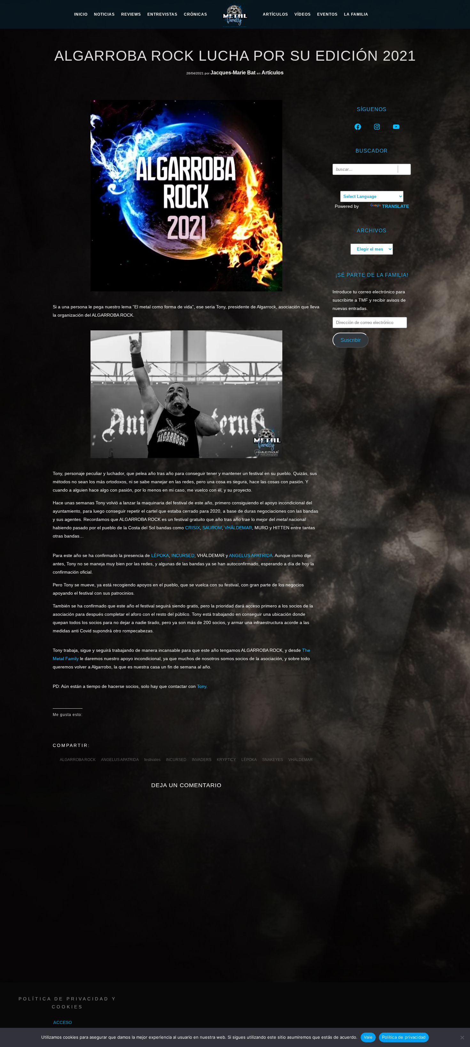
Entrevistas (162, 14)
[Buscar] (404, 169)
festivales (152, 759)
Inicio (81, 14)
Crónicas (195, 14)
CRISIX (192, 527)
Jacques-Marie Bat (233, 72)
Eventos (327, 14)
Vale (368, 1037)
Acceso (62, 1022)
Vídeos (302, 14)
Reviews (131, 14)
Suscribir (351, 340)
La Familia (356, 14)
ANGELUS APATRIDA (250, 555)
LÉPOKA (249, 759)
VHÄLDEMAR (238, 527)
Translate (395, 206)
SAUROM (212, 527)
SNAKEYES (272, 759)
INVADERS (201, 759)
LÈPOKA (160, 555)
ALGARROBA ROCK (78, 759)
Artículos (275, 14)
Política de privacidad (404, 1037)
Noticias (104, 14)
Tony (201, 686)
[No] (462, 1037)
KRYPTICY (226, 759)
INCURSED (182, 555)
